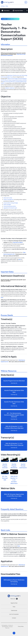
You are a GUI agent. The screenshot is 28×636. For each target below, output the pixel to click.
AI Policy (3, 6)
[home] (7, 2)
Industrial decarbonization (9, 206)
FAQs (6, 6)
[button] (26, 2)
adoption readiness (9, 88)
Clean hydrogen (7, 204)
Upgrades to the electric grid (10, 208)
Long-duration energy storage (10, 203)
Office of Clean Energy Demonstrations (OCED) (15, 80)
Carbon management (8, 199)
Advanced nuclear (7, 198)
